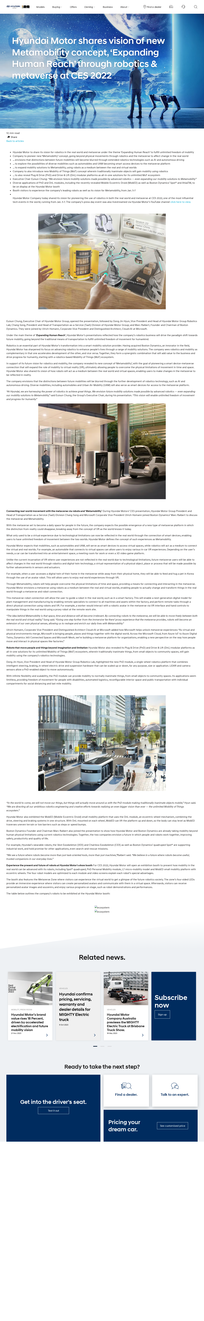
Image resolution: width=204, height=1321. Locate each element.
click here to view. (181, 201)
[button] (12, 137)
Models (40, 6)
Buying (56, 6)
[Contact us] (183, 7)
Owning (88, 6)
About (123, 6)
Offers (73, 6)
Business (108, 6)
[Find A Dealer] (171, 7)
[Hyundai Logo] (18, 6)
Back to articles (15, 141)
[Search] (195, 7)
